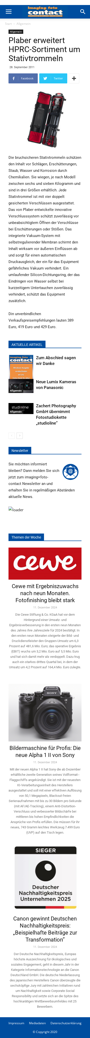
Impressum (16, 1023)
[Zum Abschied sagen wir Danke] (21, 372)
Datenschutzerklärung (66, 1023)
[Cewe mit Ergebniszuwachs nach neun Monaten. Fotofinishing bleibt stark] (45, 564)
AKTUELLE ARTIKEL (27, 345)
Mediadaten (37, 1023)
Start (8, 24)
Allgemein (23, 24)
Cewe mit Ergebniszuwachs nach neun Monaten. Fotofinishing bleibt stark (45, 593)
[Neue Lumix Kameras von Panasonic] (21, 386)
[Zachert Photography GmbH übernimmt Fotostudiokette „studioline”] (21, 408)
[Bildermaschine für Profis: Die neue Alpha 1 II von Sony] (45, 709)
